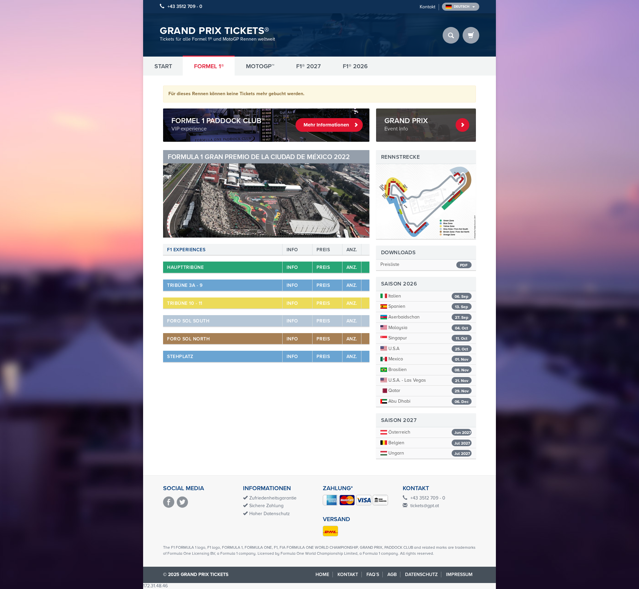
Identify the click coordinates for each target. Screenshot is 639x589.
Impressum (459, 574)
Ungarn (428, 453)
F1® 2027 (308, 66)
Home (322, 574)
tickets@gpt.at (424, 505)
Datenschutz (421, 574)
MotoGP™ (260, 66)
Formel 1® (209, 66)
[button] (178, 194)
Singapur (427, 338)
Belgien (428, 443)
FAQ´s (372, 574)
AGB (392, 574)
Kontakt (427, 7)
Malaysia (427, 327)
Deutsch (462, 7)
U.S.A (427, 348)
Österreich (429, 432)
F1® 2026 (355, 66)
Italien (427, 296)
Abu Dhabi (428, 401)
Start (163, 66)
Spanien (427, 306)
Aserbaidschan (427, 317)
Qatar (428, 390)
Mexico (427, 359)
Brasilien (428, 369)
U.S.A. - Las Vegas (427, 380)
